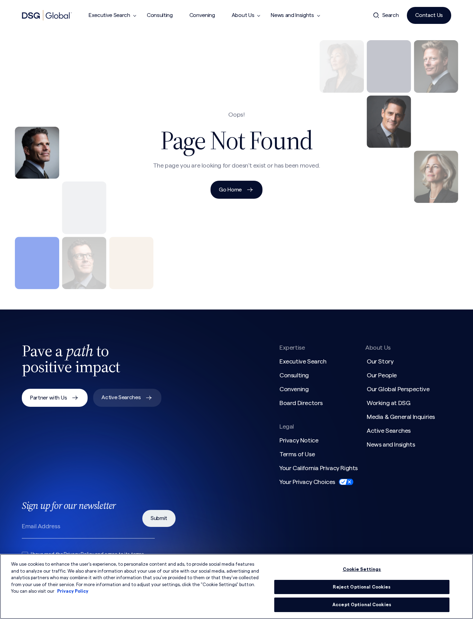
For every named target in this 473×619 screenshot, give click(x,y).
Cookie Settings (362, 569)
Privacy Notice (298, 440)
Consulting (160, 15)
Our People (382, 375)
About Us (243, 15)
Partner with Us (48, 398)
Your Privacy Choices (307, 482)
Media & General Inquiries (401, 417)
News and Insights (292, 15)
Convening (202, 15)
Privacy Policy (72, 591)
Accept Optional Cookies (361, 604)
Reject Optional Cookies (362, 587)
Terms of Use (297, 454)
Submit (159, 518)
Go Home (230, 189)
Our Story (380, 361)
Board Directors (301, 403)
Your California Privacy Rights (318, 468)
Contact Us (429, 15)
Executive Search (109, 15)
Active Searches (121, 397)
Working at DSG (388, 403)
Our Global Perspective (398, 389)
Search (390, 15)
